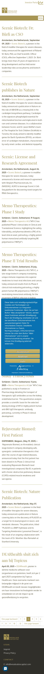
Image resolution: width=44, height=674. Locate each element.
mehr (22, 361)
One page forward (31, 623)
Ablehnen (23, 356)
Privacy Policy (10, 653)
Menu (40, 18)
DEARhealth (21, 566)
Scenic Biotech (18, 43)
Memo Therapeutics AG (18, 221)
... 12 (19, 623)
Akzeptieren (22, 351)
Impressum (15, 372)
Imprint (7, 649)
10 (14, 623)
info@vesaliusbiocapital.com (18, 664)
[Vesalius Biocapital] (11, 637)
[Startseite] (9, 10)
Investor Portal (31, 2)
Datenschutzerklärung (25, 372)
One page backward (9, 619)
